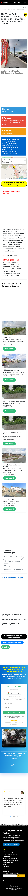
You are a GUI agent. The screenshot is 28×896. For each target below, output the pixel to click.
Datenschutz (14, 886)
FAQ (4, 868)
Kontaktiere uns (8, 862)
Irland (13, 9)
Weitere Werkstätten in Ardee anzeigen (14, 184)
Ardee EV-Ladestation (12, 570)
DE (25, 8)
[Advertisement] (14, 33)
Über (4, 864)
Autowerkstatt (20, 9)
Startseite (3, 9)
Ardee (4, 11)
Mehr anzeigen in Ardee (13, 557)
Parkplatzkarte (8, 850)
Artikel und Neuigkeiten (10, 860)
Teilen (6, 647)
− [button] (2, 161)
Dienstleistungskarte (10, 852)
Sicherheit (6, 866)
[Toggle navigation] (25, 2)
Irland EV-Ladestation (12, 561)
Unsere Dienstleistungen (10, 858)
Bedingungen (8, 885)
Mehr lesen (8, 349)
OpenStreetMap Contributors (22, 178)
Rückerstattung (18, 885)
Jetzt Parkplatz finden (11, 844)
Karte (9, 9)
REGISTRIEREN (14, 712)
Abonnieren (21, 875)
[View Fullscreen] (25, 159)
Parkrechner (6, 856)
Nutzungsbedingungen (14, 717)
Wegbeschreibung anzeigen (13, 642)
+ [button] (2, 159)
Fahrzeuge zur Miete (10, 854)
